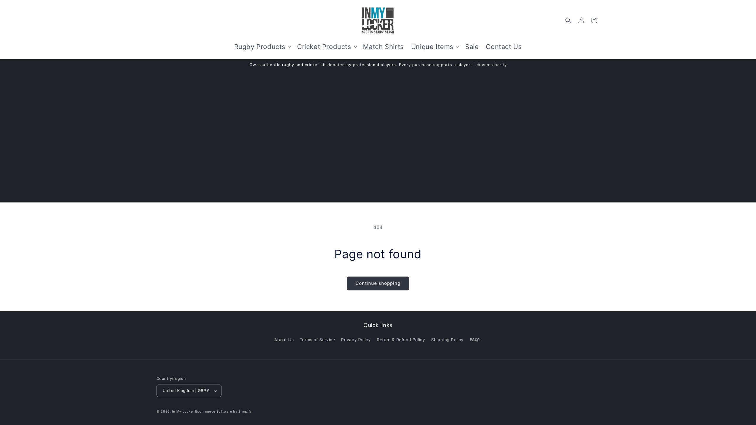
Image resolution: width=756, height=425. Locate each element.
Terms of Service (317, 339)
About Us (284, 339)
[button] (262, 47)
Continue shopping (378, 283)
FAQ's (476, 339)
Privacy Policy (356, 339)
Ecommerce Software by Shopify (223, 411)
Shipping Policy (447, 339)
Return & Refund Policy (401, 339)
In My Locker (183, 411)
